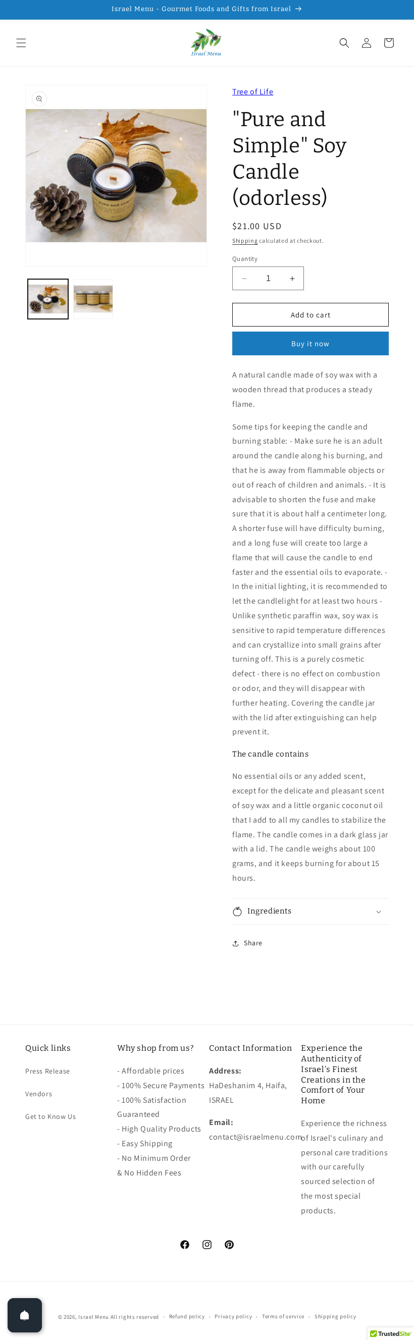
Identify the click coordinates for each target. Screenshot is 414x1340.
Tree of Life (252, 91)
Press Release (47, 1071)
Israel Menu (93, 1316)
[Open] (25, 1315)
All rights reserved (135, 1316)
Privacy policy (233, 1316)
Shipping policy (335, 1316)
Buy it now (310, 343)
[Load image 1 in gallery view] (48, 299)
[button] (21, 43)
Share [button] (253, 942)
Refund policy (187, 1316)
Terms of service (283, 1316)
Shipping (245, 240)
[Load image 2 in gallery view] (93, 299)
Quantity (244, 258)
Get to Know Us (50, 1116)
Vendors (38, 1093)
